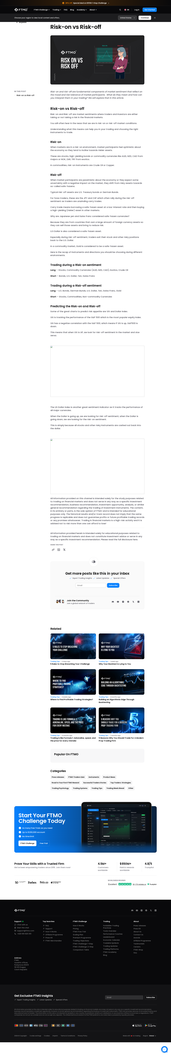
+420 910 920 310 (24, 934)
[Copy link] (53, 549)
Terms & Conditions (68, 1036)
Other (130, 788)
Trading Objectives (81, 941)
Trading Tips (55, 661)
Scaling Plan (78, 935)
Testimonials (139, 944)
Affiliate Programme (54, 935)
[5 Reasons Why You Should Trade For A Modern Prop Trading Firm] (121, 724)
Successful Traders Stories (94, 783)
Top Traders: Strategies (120, 783)
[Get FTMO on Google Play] (150, 1025)
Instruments (94, 777)
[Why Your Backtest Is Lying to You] (121, 649)
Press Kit (49, 938)
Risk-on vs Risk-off (25, 95)
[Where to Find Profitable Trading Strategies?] (73, 686)
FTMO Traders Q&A (76, 777)
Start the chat (23, 928)
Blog (72, 10)
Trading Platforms (111, 949)
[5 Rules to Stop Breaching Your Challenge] (73, 649)
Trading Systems (80, 788)
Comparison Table (81, 950)
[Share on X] (64, 549)
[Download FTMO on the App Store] (137, 1025)
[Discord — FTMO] (132, 910)
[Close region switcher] (155, 18)
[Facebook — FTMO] (146, 910)
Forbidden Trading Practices (111, 926)
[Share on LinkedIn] (59, 549)
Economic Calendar (111, 940)
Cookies (47, 1036)
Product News (109, 777)
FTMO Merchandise (53, 941)
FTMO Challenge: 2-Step (83, 947)
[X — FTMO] (151, 910)
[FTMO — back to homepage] (21, 10)
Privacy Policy (82, 1036)
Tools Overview (109, 931)
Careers (137, 947)
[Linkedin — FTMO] (155, 910)
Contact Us (138, 935)
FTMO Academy (109, 952)
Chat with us (22, 925)
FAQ (65, 10)
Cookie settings (35, 1036)
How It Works (51, 931)
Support (48, 928)
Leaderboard (108, 937)
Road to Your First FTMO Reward (65, 783)
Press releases (58, 777)
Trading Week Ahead (115, 788)
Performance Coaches (112, 934)
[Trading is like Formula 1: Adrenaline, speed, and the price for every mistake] (73, 724)
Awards (137, 938)
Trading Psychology (60, 788)
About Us (137, 931)
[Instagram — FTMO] (141, 910)
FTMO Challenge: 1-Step (83, 944)
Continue (145, 18)
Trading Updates (110, 946)
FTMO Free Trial (79, 931)
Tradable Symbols (111, 943)
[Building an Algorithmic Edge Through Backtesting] (121, 686)
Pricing (76, 928)
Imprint (55, 1036)
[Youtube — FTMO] (137, 910)
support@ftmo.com (25, 931)
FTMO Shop (138, 950)
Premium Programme (82, 938)
